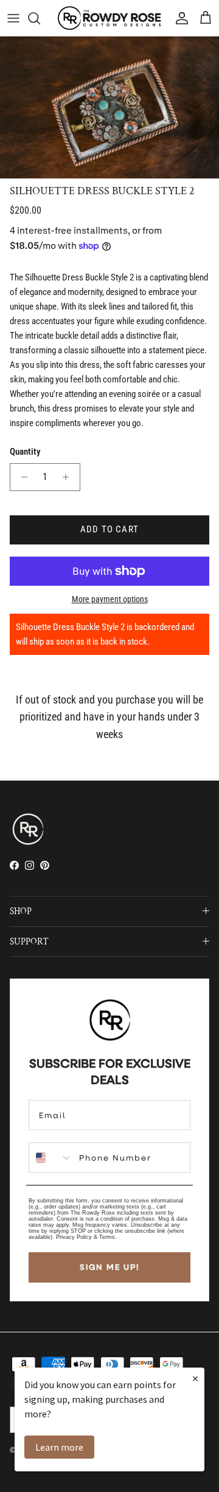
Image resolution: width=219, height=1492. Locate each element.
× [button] (195, 1378)
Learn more (59, 1447)
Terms (107, 1237)
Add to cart (109, 529)
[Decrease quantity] (21, 477)
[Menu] (13, 18)
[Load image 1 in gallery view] (109, 107)
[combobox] (51, 1157)
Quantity (25, 451)
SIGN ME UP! (109, 1266)
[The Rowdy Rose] (109, 18)
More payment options (110, 599)
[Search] (40, 18)
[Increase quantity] (69, 477)
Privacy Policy (74, 1237)
